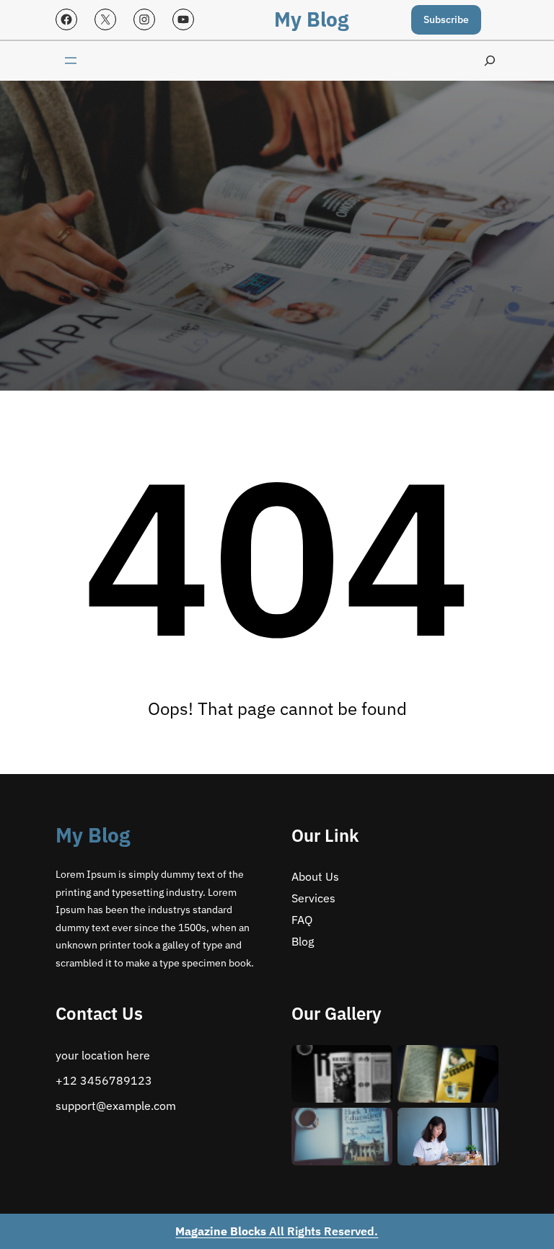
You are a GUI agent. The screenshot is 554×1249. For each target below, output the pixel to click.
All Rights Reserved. (276, 1231)
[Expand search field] (489, 61)
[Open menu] (71, 60)
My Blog (311, 19)
